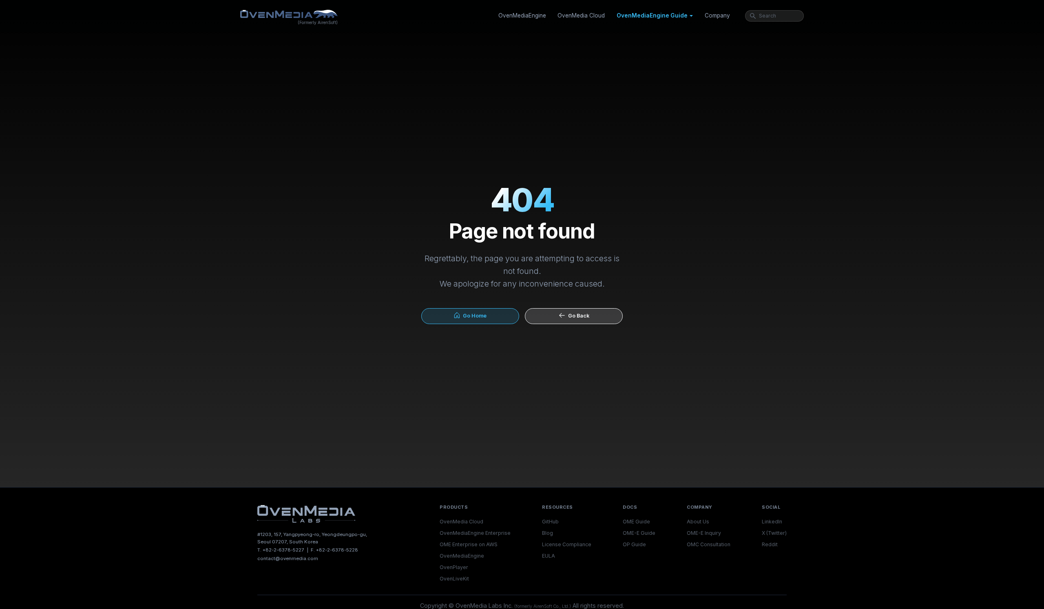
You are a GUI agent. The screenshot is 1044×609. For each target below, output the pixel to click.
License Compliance (566, 544)
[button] (655, 16)
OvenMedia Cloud (581, 15)
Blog (547, 533)
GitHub (550, 522)
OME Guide (636, 522)
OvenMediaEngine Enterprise (475, 533)
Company (717, 15)
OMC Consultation (708, 544)
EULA (548, 556)
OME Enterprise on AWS (469, 544)
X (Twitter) (774, 533)
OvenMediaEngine (522, 15)
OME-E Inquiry (704, 533)
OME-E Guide (639, 533)
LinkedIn (772, 522)
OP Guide (634, 544)
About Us (698, 522)
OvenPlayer (454, 567)
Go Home (473, 316)
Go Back (577, 316)
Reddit (770, 544)
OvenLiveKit (454, 579)
